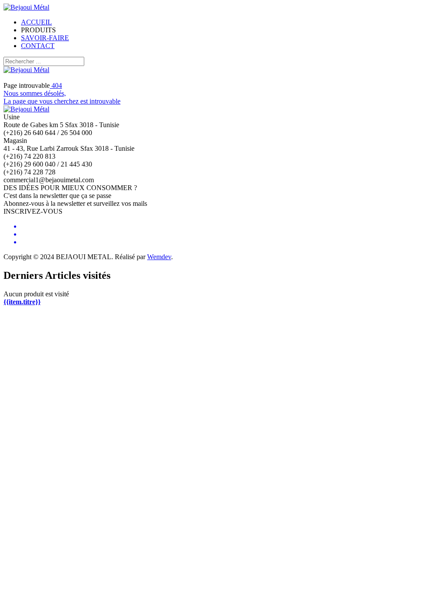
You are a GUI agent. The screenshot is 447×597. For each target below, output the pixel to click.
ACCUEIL (36, 22)
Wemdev (159, 256)
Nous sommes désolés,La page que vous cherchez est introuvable (61, 93)
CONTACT (38, 45)
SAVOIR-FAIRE (45, 38)
